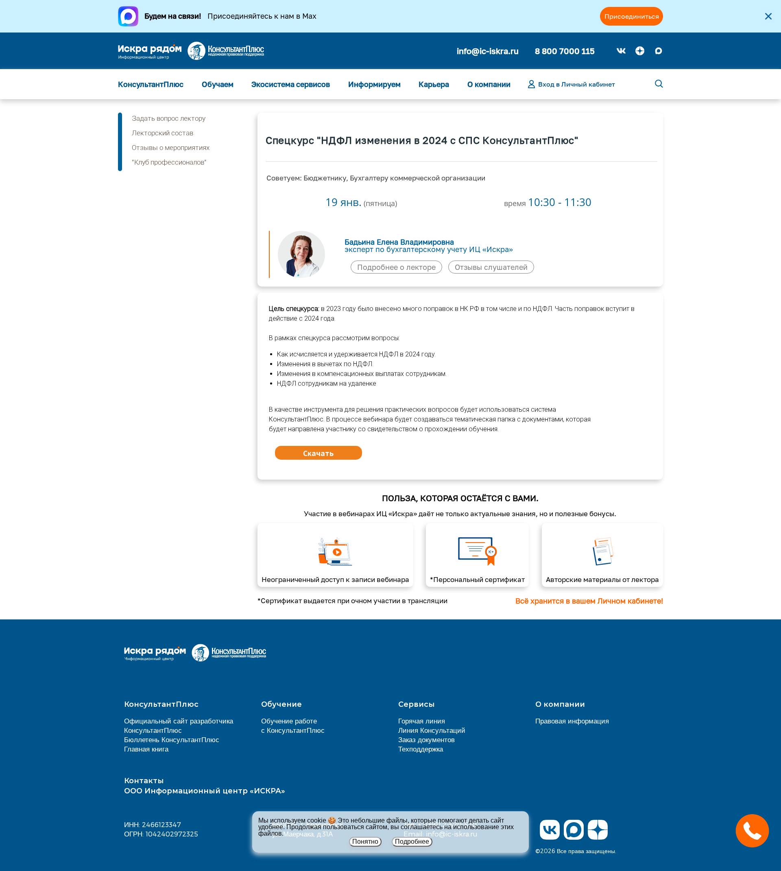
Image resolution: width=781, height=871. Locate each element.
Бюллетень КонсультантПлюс (171, 739)
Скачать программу (318, 454)
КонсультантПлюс (150, 84)
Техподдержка (420, 749)
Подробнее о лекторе (396, 267)
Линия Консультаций (431, 730)
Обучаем (217, 84)
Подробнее (412, 841)
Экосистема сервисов (290, 84)
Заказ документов (426, 739)
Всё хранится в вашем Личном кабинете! (589, 600)
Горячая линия (421, 721)
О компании (488, 84)
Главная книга (146, 749)
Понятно (365, 841)
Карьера (434, 84)
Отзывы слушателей (491, 267)
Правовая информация (572, 721)
